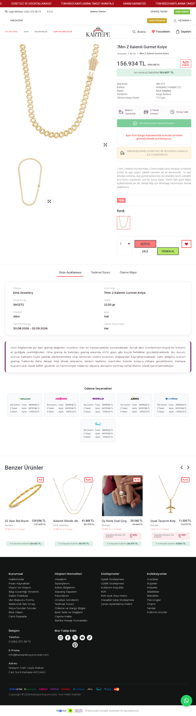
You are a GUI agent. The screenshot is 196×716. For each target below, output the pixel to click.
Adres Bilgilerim (65, 587)
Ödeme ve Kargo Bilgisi (70, 608)
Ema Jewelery (163, 90)
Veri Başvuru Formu (21, 599)
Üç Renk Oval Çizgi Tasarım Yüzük (76, 521)
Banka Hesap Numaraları (71, 620)
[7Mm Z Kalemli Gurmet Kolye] (123, 223)
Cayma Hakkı (63, 616)
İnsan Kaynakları (19, 583)
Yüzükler (152, 579)
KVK (103, 591)
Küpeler (152, 583)
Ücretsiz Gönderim (67, 599)
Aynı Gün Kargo (11, 32)
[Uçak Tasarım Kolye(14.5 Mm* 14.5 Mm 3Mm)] (122, 495)
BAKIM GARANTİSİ (128, 3)
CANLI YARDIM (182, 12)
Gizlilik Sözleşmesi (112, 583)
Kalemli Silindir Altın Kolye (22, 521)
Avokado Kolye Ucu (163, 521)
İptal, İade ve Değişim (69, 612)
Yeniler (151, 608)
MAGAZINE (17, 20)
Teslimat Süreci (64, 603)
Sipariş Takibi (158, 11)
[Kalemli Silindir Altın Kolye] (25, 495)
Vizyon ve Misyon (20, 587)
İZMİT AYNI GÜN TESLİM (63, 32)
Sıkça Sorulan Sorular (22, 608)
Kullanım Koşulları (112, 587)
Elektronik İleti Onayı (22, 603)
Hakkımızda (16, 579)
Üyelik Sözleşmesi (112, 579)
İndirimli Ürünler (157, 612)
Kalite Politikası (18, 595)
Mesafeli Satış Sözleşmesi (117, 599)
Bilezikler (153, 595)
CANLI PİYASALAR (157, 21)
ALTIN (26, 32)
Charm (151, 603)
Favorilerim (163, 31)
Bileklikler (153, 591)
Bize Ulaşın (16, 612)
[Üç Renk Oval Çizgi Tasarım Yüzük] (73, 495)
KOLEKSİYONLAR (41, 32)
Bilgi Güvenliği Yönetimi (24, 591)
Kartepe (57, 525)
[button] (188, 467)
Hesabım (60, 579)
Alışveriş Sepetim (66, 591)
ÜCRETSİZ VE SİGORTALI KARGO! (25, 3)
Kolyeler (152, 587)
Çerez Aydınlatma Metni (116, 603)
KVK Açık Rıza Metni (114, 595)
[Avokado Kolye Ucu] (170, 495)
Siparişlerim (62, 583)
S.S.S (50, 11)
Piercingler (154, 599)
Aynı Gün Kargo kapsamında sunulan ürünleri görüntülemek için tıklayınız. (154, 137)
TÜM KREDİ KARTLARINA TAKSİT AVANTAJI (81, 3)
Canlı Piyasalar (18, 616)
